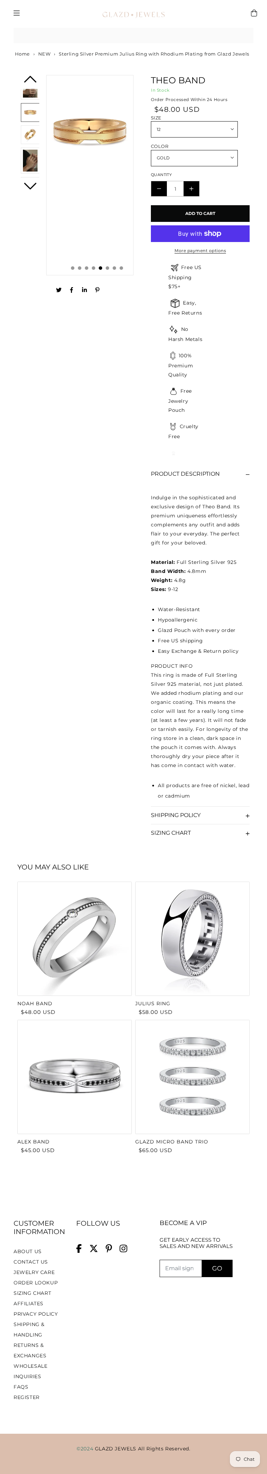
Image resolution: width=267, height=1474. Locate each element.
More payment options (200, 250)
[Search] (245, 35)
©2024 (85, 1449)
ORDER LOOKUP (36, 1283)
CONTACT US (31, 1262)
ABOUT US (28, 1251)
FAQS (21, 1387)
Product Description (185, 473)
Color (159, 146)
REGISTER (27, 1397)
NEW (44, 54)
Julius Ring (152, 1003)
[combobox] (133, 35)
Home (22, 54)
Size (156, 117)
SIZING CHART (32, 1293)
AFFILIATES (28, 1303)
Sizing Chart (171, 833)
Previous (30, 81)
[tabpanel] (90, 175)
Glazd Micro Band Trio (171, 1142)
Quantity (161, 174)
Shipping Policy (176, 815)
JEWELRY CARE (34, 1272)
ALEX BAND (33, 1142)
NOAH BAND (34, 1003)
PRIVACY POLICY (36, 1314)
